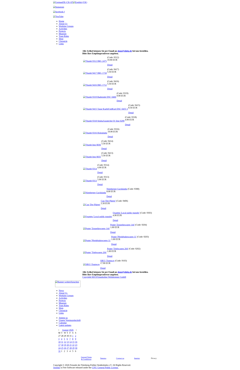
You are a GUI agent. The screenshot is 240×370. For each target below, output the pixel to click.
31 (59, 351)
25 (62, 348)
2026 (71, 330)
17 (59, 345)
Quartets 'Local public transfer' (126, 213)
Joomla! (56, 367)
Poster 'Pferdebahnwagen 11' (124, 237)
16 (76, 342)
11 (62, 342)
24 (59, 348)
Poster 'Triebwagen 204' (117, 249)
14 (70, 342)
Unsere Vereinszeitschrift (70, 320)
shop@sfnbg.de (125, 51)
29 (73, 348)
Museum (62, 34)
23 (76, 345)
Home (61, 21)
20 (68, 345)
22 (73, 345)
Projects (62, 31)
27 (68, 348)
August (65, 330)
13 (68, 342)
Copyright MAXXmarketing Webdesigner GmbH (104, 277)
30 (76, 348)
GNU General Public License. (105, 367)
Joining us (63, 318)
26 (65, 348)
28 (70, 348)
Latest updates (65, 325)
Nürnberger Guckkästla (117, 189)
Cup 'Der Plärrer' (108, 201)
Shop (61, 39)
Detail (109, 65)
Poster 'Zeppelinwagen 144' (122, 225)
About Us (63, 24)
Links (61, 44)
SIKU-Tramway (107, 260)
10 (59, 342)
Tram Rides (64, 36)
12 (65, 342)
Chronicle (63, 41)
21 (70, 345)
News (61, 290)
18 (62, 345)
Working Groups (66, 26)
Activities (63, 29)
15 (73, 342)
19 (65, 345)
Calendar (63, 323)
